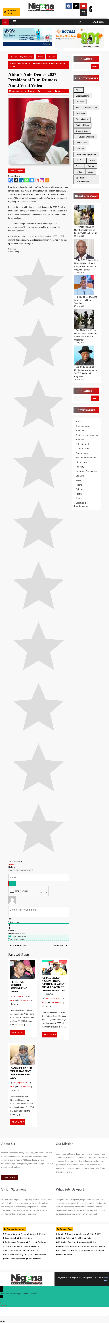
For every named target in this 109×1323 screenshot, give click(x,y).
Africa (78, 90)
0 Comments (25, 1000)
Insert (2, 1321)
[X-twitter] (76, 6)
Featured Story (82, 125)
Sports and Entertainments (82, 179)
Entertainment (82, 119)
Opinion (91, 166)
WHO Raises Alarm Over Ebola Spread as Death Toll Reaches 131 (85, 230)
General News (82, 131)
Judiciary (80, 148)
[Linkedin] (21, 180)
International (81, 143)
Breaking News (82, 96)
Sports (91, 172)
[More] (47, 180)
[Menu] (44, 22)
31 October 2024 (53, 998)
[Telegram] (31, 180)
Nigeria (52, 57)
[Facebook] (69, 6)
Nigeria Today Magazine (21, 57)
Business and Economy (86, 107)
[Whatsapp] (26, 180)
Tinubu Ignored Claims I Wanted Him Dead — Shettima (86, 300)
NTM (32, 91)
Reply (3, 1305)
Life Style (80, 160)
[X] (16, 180)
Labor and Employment (86, 154)
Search (86, 59)
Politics (79, 172)
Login (13, 864)
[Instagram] (83, 12)
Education (80, 113)
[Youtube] (83, 6)
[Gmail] (36, 180)
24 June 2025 (20, 996)
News (40, 57)
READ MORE (18, 1031)
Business (80, 102)
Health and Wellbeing (85, 137)
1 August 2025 (18, 91)
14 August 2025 (21, 1082)
